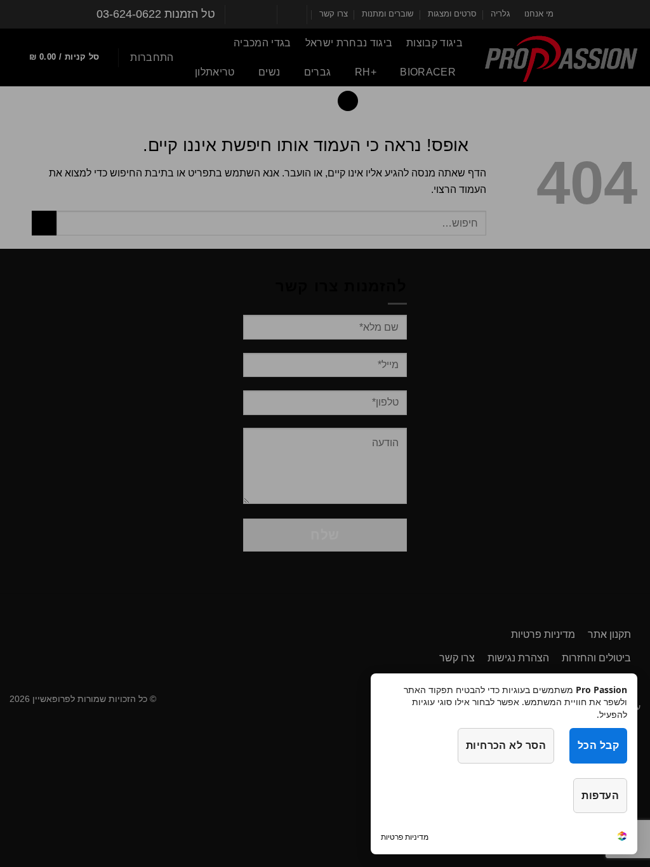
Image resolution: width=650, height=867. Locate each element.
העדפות (600, 795)
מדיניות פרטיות (404, 836)
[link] (622, 837)
